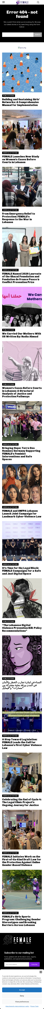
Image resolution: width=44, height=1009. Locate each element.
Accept (22, 990)
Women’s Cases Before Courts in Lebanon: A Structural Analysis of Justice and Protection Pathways (22, 392)
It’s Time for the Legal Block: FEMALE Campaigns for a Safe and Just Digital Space (21, 570)
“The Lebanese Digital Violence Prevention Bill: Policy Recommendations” (22, 628)
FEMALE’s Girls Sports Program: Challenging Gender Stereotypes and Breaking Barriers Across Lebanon (21, 921)
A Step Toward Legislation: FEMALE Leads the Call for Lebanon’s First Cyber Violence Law (22, 743)
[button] (41, 972)
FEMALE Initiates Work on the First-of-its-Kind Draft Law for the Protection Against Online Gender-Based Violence (21, 861)
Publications (8, 96)
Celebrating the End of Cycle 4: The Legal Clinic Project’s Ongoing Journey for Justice (22, 802)
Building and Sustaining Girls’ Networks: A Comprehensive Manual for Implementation (21, 102)
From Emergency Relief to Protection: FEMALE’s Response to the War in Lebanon (18, 218)
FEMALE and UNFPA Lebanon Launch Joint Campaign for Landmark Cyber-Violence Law (22, 513)
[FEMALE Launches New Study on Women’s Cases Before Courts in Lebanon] (22, 129)
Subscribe (34, 964)
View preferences (22, 1002)
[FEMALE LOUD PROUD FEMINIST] (22, 2)
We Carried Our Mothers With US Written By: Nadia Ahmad (21, 335)
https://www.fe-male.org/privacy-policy (17, 1006)
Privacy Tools (34, 1006)
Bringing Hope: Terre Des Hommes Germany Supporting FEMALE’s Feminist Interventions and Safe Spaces (21, 453)
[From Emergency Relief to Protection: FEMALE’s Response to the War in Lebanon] (22, 187)
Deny (22, 996)
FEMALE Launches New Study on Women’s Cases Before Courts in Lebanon (20, 159)
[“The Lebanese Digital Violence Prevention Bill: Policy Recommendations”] (22, 598)
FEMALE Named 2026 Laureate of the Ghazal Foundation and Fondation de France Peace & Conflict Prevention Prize (21, 278)
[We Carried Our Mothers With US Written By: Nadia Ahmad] (22, 307)
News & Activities (10, 153)
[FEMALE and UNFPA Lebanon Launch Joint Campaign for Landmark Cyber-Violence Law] (22, 484)
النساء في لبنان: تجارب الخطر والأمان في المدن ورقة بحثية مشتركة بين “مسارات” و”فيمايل (22, 685)
